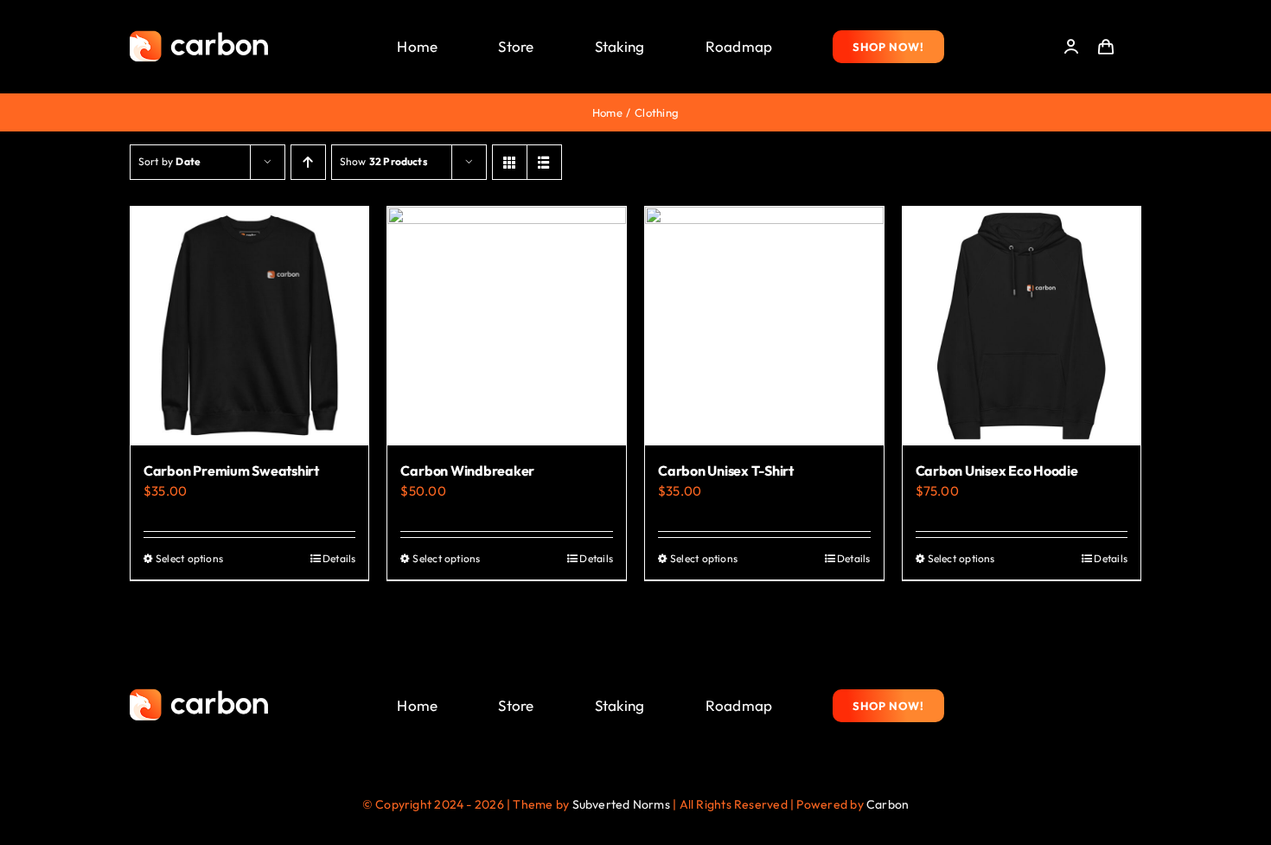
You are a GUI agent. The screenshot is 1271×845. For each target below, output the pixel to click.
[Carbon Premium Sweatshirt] (250, 326)
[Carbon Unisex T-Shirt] (764, 326)
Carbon (887, 804)
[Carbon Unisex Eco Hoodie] (1022, 326)
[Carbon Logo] (199, 35)
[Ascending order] (308, 162)
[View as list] (544, 162)
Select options (189, 558)
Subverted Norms (621, 804)
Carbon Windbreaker (467, 470)
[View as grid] (510, 162)
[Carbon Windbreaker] (506, 326)
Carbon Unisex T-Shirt (726, 470)
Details (339, 558)
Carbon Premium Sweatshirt (231, 470)
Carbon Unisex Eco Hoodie (997, 470)
